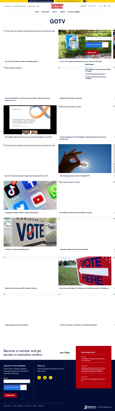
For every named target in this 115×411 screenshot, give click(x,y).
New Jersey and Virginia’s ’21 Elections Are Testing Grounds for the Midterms (84, 288)
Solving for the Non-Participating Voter (17, 249)
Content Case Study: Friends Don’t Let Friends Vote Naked (78, 325)
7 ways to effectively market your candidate (95, 77)
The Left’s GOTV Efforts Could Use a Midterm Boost (21, 61)
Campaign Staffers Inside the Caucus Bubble (74, 249)
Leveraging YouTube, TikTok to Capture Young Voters (21, 213)
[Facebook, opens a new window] (39, 377)
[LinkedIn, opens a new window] (45, 377)
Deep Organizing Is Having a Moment (16, 325)
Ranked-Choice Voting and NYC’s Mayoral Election (21, 288)
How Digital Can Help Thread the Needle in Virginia (76, 213)
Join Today (65, 352)
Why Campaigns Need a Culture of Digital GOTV (75, 176)
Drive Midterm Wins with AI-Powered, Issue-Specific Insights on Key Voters (28, 137)
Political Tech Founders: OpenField (71, 98)
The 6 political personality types (95, 74)
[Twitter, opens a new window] (50, 377)
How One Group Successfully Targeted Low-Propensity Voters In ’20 (26, 176)
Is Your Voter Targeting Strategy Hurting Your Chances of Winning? (81, 61)
